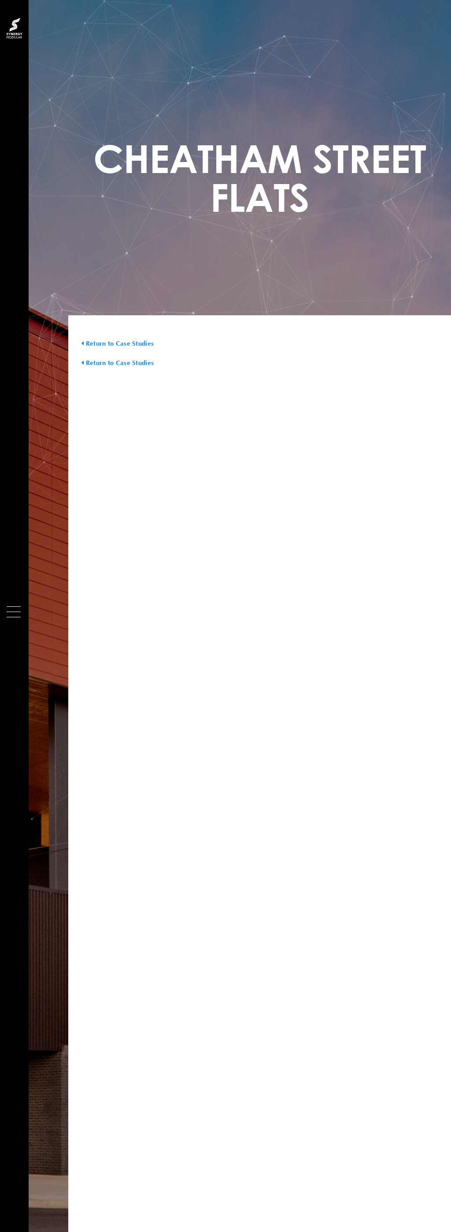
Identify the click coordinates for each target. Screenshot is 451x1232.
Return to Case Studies (119, 343)
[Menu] (14, 611)
